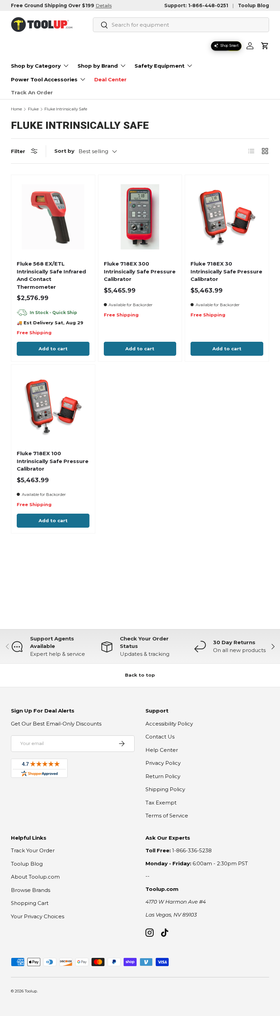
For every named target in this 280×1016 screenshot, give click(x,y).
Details (104, 5)
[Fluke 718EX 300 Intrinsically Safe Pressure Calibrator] (139, 216)
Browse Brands (30, 890)
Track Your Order (33, 850)
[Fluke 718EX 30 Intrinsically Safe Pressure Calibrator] (227, 216)
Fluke (33, 109)
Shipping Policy (165, 789)
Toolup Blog (253, 5)
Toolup (31, 991)
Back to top (140, 675)
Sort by (64, 151)
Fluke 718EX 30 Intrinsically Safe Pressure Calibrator (226, 271)
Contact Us (159, 736)
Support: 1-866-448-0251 (196, 5)
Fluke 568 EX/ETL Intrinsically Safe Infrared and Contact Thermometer (51, 275)
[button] (264, 45)
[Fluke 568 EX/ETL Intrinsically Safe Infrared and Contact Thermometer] (53, 216)
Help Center (161, 750)
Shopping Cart (29, 903)
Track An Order (32, 92)
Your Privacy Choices (37, 916)
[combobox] (181, 24)
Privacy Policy (163, 763)
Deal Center (110, 79)
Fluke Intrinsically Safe (65, 109)
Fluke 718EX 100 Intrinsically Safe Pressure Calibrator (52, 461)
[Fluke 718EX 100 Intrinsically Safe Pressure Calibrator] (53, 406)
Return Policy (162, 776)
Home (16, 109)
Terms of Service (166, 815)
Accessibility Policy (169, 723)
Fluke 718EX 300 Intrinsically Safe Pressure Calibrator (140, 271)
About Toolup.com (35, 876)
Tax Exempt (161, 802)
